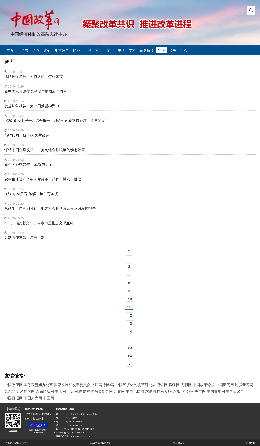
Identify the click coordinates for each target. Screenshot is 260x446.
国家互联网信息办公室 (175, 391)
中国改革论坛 (204, 384)
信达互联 (251, 442)
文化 (110, 50)
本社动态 (38, 414)
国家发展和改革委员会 (72, 384)
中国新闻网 (225, 384)
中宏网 (60, 391)
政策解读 (147, 50)
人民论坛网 (45, 391)
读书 (172, 50)
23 (130, 347)
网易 (82, 391)
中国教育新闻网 (100, 391)
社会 (98, 50)
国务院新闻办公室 (38, 384)
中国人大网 (33, 397)
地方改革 (62, 50)
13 (130, 323)
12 (130, 315)
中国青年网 (216, 391)
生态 (183, 50)
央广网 (200, 391)
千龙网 (72, 391)
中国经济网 (235, 391)
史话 (121, 50)
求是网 (150, 391)
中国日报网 (13, 397)
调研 (47, 50)
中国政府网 (13, 384)
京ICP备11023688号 (99, 442)
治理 (87, 50)
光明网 (186, 384)
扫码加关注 (13, 431)
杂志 (24, 50)
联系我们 (47, 414)
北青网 (119, 391)
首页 (9, 50)
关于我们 (28, 414)
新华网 (108, 384)
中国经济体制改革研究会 (135, 384)
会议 (36, 50)
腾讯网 (162, 384)
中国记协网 (135, 391)
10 (130, 298)
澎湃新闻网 (244, 384)
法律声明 (28, 418)
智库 (161, 50)
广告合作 (38, 418)
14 (130, 331)
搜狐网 (174, 384)
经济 (76, 50)
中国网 (48, 397)
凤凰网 (9, 391)
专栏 (132, 50)
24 (130, 355)
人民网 (97, 384)
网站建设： (179, 442)
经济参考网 (25, 391)
